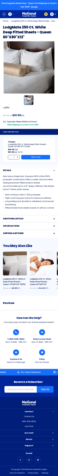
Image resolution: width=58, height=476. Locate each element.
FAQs (42, 359)
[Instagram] (29, 460)
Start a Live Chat (42, 339)
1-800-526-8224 (16, 339)
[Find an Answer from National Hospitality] (42, 352)
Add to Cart (35, 157)
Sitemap (45, 473)
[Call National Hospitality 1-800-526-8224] (16, 332)
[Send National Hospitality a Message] (16, 352)
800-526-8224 (29, 421)
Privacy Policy (33, 473)
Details (34, 7)
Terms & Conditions (17, 473)
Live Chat (29, 426)
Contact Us (16, 359)
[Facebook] (20, 460)
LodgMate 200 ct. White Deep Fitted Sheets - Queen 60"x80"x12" (40, 282)
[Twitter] (38, 460)
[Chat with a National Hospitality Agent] (42, 332)
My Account (11, 14)
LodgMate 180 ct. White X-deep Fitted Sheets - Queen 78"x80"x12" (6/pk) (14, 282)
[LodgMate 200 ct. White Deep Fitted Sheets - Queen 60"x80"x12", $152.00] (42, 263)
